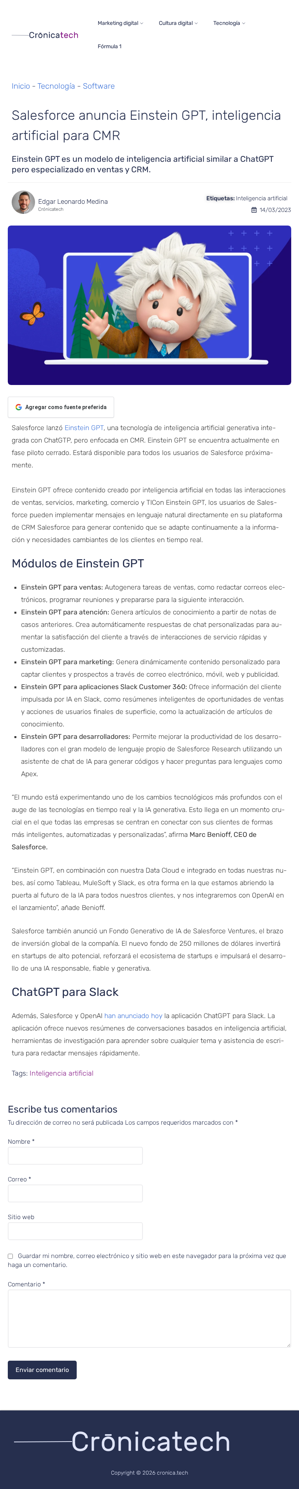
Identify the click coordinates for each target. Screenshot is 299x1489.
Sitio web (21, 1217)
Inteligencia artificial (261, 198)
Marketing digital (118, 23)
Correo (19, 1179)
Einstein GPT (84, 428)
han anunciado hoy (133, 1016)
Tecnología (226, 23)
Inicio (21, 86)
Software (99, 86)
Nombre (21, 1142)
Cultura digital (176, 23)
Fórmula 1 (109, 46)
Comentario (26, 1284)
